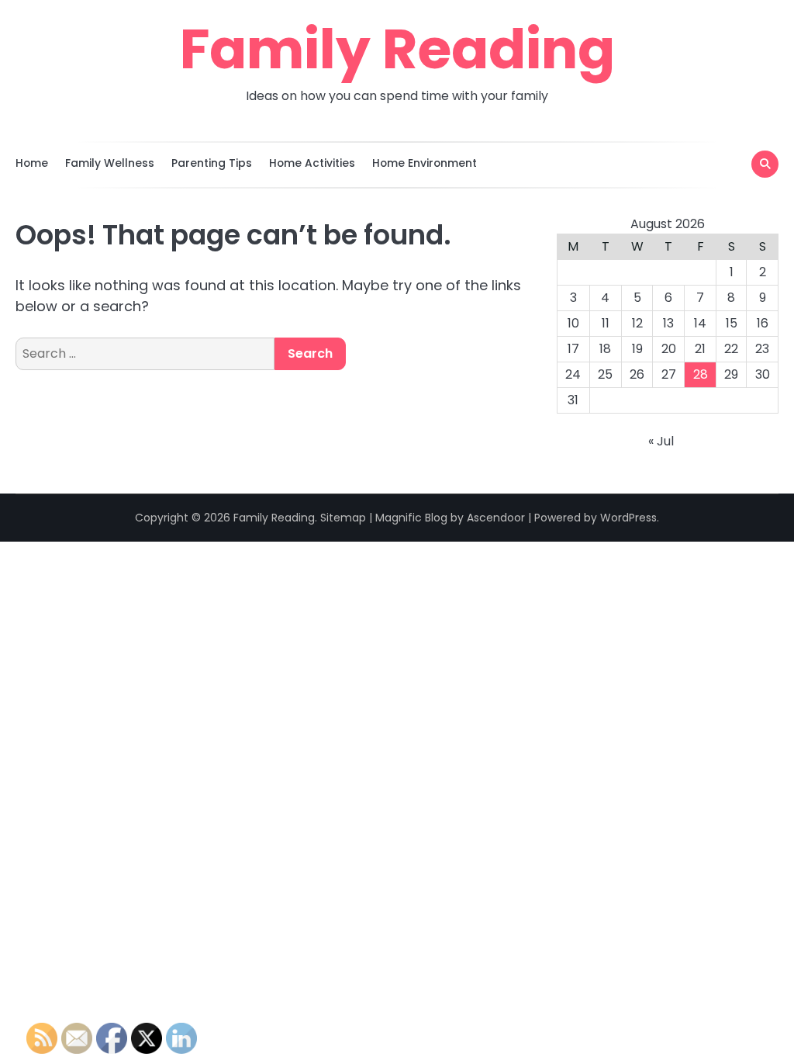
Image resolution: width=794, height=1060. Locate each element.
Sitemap (343, 517)
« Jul (661, 441)
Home (32, 163)
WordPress (628, 517)
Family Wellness (109, 163)
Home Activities (312, 163)
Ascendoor (496, 517)
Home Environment (424, 163)
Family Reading (397, 49)
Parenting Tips (211, 163)
